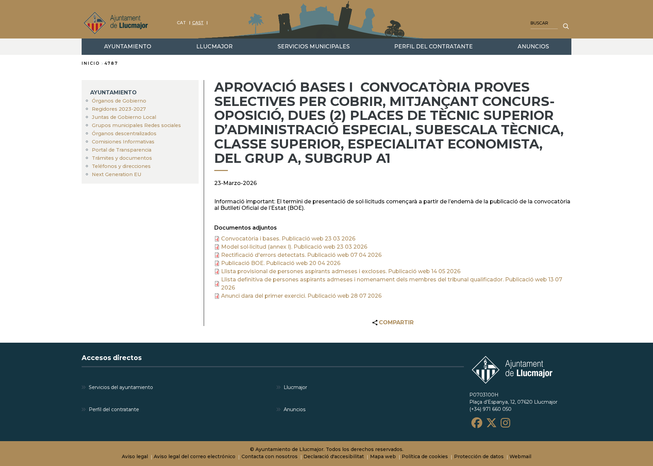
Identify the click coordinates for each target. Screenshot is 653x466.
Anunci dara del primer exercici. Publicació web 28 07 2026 (301, 296)
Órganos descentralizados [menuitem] (124, 133)
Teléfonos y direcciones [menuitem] (121, 166)
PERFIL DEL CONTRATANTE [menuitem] (433, 46)
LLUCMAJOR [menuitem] (214, 46)
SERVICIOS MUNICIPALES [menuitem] (314, 46)
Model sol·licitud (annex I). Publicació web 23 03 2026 (294, 247)
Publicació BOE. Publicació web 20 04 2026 (280, 263)
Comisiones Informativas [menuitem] (123, 142)
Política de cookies (425, 456)
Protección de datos (479, 456)
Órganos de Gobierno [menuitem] (119, 101)
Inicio (91, 63)
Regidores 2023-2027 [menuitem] (119, 109)
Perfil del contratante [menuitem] (114, 409)
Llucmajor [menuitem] (295, 387)
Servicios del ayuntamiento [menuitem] (121, 387)
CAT (181, 22)
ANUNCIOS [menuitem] (533, 46)
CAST (198, 22)
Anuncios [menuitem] (294, 409)
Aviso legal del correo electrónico (194, 456)
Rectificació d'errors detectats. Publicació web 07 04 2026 (301, 255)
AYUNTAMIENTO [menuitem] (127, 46)
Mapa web (383, 456)
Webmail (520, 456)
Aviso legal (135, 456)
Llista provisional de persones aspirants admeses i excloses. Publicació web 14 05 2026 (341, 271)
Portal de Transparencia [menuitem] (121, 150)
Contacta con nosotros (269, 456)
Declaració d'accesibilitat (333, 456)
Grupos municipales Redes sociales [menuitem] (136, 125)
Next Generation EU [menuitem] (116, 174)
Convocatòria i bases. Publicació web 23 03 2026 (288, 238)
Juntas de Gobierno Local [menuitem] (124, 117)
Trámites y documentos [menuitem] (122, 158)
